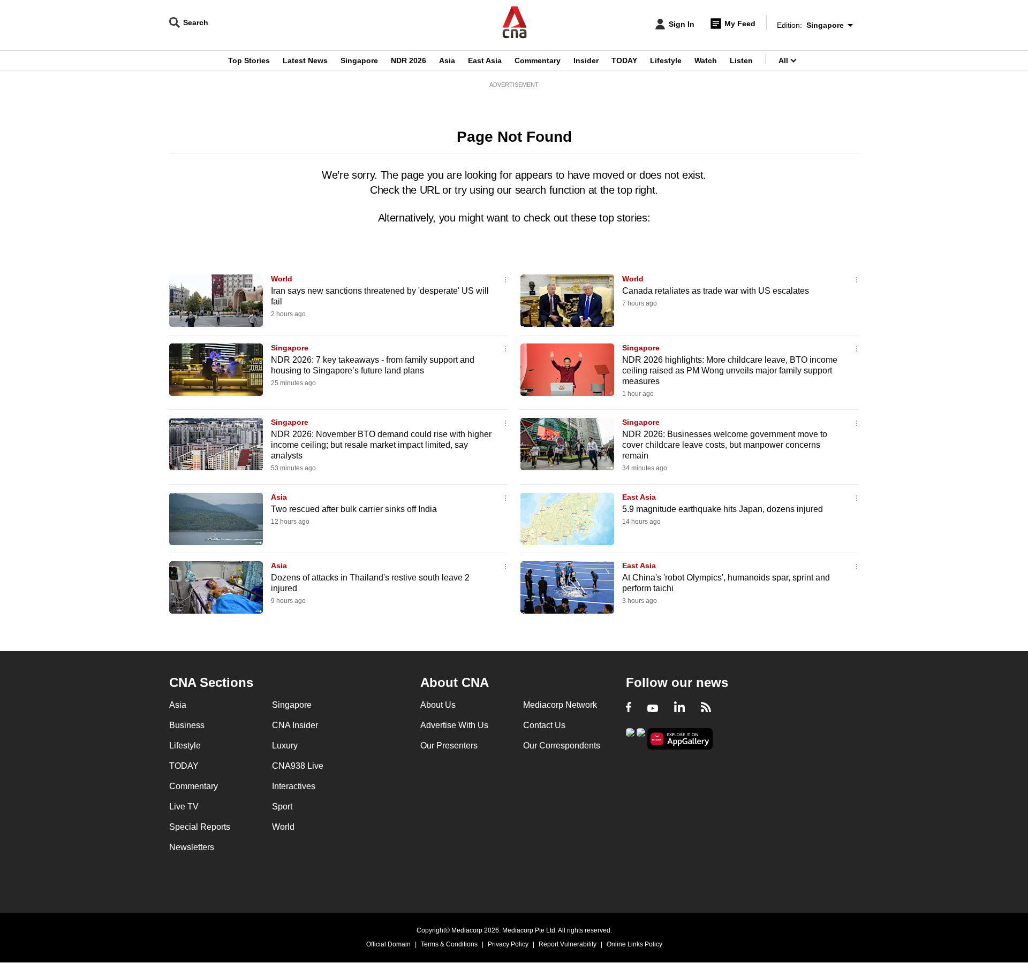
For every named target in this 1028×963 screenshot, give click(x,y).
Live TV (184, 806)
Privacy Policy (508, 944)
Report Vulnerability (567, 944)
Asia (447, 60)
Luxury (285, 745)
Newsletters (191, 847)
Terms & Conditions (449, 944)
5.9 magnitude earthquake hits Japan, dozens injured (722, 509)
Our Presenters (449, 745)
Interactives (293, 786)
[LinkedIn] (679, 708)
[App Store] (641, 738)
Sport (282, 806)
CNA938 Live (297, 765)
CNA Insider (295, 725)
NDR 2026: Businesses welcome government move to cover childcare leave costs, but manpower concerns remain (724, 445)
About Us (438, 704)
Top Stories (249, 60)
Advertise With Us (454, 725)
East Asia (485, 60)
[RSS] (706, 708)
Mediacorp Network (560, 704)
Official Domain (388, 944)
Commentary (538, 60)
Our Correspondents (561, 745)
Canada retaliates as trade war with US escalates (715, 290)
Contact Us (544, 725)
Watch (705, 60)
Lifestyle (666, 60)
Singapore (359, 60)
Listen (741, 60)
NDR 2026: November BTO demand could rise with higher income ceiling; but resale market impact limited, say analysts (381, 445)
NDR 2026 (408, 60)
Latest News (305, 60)
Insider (586, 60)
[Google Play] (630, 738)
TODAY (624, 60)
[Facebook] (628, 708)
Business (187, 725)
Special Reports (199, 826)
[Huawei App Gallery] (680, 739)
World (281, 278)
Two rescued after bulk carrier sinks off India (354, 509)
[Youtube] (652, 708)
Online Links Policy (634, 944)
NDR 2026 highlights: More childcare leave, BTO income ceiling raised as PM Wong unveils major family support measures (729, 370)
